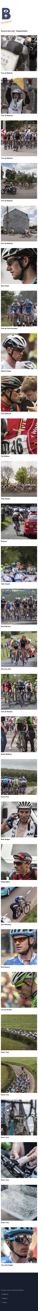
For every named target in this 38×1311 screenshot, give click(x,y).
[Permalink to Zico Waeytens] (19, 922)
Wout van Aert (6, 669)
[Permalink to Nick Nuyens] (19, 964)
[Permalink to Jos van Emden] (19, 1007)
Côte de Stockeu (7, 712)
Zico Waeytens (6, 924)
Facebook (3, 1280)
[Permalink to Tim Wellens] (19, 454)
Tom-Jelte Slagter (7, 1265)
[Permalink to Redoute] (19, 539)
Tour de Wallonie (7, 73)
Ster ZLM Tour (6, 626)
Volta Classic (5, 499)
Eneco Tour (5, 797)
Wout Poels (5, 286)
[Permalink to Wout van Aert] (19, 666)
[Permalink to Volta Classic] (19, 496)
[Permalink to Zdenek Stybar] (19, 368)
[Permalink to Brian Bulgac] (19, 837)
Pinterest (8, 1280)
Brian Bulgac (5, 839)
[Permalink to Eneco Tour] (19, 794)
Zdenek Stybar (6, 371)
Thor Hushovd (6, 413)
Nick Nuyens (5, 967)
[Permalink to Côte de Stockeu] (19, 709)
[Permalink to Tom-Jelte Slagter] (19, 1263)
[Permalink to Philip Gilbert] (19, 879)
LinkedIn (13, 1280)
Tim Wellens (5, 456)
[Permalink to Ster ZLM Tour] (19, 624)
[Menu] (3, 2)
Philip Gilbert (5, 882)
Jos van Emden (6, 1010)
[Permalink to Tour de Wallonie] (19, 70)
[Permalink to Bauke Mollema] (19, 752)
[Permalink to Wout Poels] (19, 283)
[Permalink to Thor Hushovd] (19, 411)
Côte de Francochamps (9, 328)
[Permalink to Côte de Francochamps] (19, 326)
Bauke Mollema (6, 754)
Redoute (4, 541)
